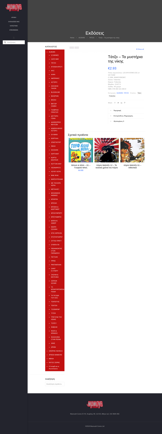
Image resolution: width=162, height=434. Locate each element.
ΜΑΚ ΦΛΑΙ (54, 175)
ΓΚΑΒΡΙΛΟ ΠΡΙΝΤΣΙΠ (55, 111)
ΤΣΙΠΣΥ (54, 323)
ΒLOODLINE (55, 92)
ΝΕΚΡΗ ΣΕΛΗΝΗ (54, 228)
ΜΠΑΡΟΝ (54, 199)
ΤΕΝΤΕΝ (54, 305)
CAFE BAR (55, 59)
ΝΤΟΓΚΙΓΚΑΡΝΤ (56, 237)
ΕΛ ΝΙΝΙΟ (54, 134)
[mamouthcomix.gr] (14, 8)
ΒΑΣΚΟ (53, 100)
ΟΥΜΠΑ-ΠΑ (55, 245)
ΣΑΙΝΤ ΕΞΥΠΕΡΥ (54, 270)
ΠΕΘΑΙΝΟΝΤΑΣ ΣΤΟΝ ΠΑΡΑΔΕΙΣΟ (56, 251)
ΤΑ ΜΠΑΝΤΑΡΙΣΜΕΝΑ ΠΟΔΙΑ (56, 289)
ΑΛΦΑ (53, 74)
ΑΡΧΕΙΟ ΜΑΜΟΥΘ (55, 355)
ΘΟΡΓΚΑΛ (54, 138)
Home (72, 38)
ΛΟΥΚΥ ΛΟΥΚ (56, 171)
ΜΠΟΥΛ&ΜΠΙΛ (56, 217)
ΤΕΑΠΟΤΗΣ (55, 302)
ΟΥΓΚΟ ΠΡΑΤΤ (56, 241)
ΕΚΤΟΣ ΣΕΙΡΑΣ (54, 362)
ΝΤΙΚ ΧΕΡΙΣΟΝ (56, 233)
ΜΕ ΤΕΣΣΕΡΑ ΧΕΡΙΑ (56, 184)
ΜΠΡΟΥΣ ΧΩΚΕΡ (54, 222)
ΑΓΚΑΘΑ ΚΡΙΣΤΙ (56, 67)
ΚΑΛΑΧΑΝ (54, 150)
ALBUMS (82, 38)
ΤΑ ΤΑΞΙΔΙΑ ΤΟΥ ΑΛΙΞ (55, 297)
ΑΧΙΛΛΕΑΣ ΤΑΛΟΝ (54, 87)
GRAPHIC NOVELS (55, 351)
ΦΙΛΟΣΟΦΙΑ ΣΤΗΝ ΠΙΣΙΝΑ (56, 338)
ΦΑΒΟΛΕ (54, 327)
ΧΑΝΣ (53, 343)
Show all (141, 49)
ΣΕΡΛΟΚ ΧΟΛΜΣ (54, 282)
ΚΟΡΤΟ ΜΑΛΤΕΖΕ (54, 159)
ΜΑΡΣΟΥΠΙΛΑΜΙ (56, 179)
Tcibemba (112, 96)
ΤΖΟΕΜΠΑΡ (55, 309)
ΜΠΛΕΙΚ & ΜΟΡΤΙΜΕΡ (55, 208)
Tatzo (139, 93)
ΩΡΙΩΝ (53, 347)
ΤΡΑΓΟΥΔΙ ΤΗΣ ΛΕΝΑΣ (56, 318)
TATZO (91, 38)
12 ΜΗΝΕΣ (55, 55)
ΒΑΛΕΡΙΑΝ (55, 96)
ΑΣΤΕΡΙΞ (54, 82)
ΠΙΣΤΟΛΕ (54, 257)
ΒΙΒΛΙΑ (51, 359)
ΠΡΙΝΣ (53, 261)
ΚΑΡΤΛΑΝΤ (55, 154)
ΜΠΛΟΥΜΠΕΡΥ (56, 213)
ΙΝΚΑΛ (53, 146)
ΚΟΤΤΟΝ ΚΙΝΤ (56, 164)
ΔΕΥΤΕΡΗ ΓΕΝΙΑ (54, 117)
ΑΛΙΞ (52, 71)
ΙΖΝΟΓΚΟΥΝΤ (56, 142)
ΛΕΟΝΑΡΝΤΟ (56, 168)
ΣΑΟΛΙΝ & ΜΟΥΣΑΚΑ (55, 276)
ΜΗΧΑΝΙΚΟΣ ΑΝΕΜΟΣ (55, 194)
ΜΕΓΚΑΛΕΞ (55, 189)
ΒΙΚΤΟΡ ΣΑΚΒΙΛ (54, 105)
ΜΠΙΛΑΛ (54, 203)
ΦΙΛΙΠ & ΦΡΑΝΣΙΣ (54, 332)
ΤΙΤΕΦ (53, 313)
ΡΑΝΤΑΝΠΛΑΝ (56, 265)
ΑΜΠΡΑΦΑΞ (55, 78)
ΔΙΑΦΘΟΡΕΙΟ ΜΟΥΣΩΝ (56, 123)
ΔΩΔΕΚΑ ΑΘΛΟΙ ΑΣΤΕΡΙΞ (56, 130)
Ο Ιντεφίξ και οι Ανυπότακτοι (54, 367)
